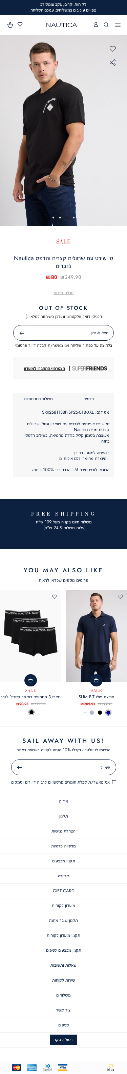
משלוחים (63, 995)
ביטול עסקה (63, 1039)
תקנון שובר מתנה (63, 920)
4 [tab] (53, 217)
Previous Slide (6, 130)
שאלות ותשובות (63, 965)
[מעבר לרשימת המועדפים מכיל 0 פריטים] (20, 24)
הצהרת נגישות (63, 831)
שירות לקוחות (63, 980)
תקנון (63, 816)
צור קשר (63, 1010)
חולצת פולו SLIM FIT (96, 697)
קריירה (63, 876)
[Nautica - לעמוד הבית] (61, 25)
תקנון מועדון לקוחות (63, 935)
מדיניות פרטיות (63, 846)
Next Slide (120, 130)
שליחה (14, 333)
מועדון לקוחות (63, 905)
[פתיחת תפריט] (118, 25)
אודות (63, 801)
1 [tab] (73, 217)
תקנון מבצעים (63, 861)
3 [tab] (60, 217)
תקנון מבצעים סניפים (63, 950)
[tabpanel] (63, 130)
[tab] (89, 399)
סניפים (63, 1025)
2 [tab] (67, 217)
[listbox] (96, 712)
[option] (108, 712)
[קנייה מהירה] (96, 680)
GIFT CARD (64, 891)
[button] (10, 25)
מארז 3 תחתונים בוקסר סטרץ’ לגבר (31, 697)
